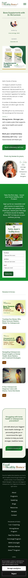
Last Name (6, 259)
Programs (14, 496)
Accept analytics (14, 568)
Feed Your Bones (14, 535)
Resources (14, 508)
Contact (14, 515)
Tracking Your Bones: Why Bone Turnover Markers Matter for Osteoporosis (11, 321)
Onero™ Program (14, 550)
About (14, 492)
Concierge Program (14, 539)
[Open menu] (24, 4)
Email (5, 265)
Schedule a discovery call (14, 448)
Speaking (14, 500)
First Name (6, 252)
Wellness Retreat (14, 546)
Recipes (14, 511)
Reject (14, 574)
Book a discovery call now (14, 147)
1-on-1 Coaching (14, 525)
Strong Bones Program (14, 529)
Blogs (14, 504)
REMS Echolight (14, 543)
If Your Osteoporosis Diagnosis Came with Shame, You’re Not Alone (11, 389)
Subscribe (8, 274)
